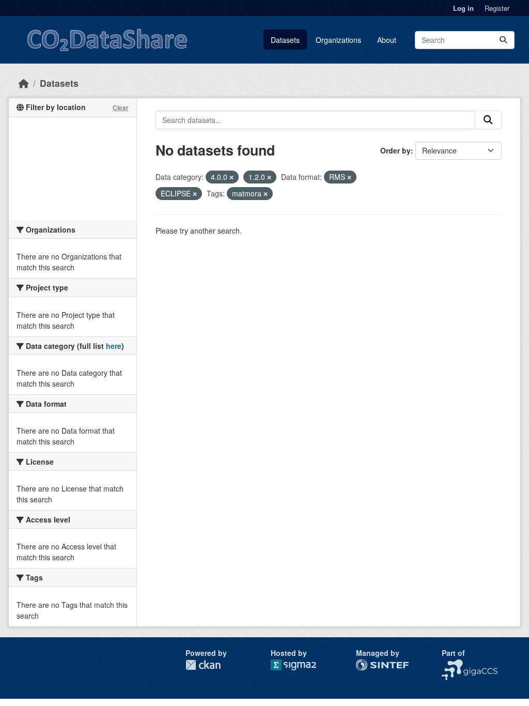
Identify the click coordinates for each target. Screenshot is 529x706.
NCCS (452, 664)
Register (497, 8)
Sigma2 (302, 664)
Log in (463, 8)
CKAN (203, 664)
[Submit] (503, 40)
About (386, 40)
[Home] (24, 82)
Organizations (338, 40)
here (113, 346)
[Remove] (231, 177)
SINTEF (369, 664)
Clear (121, 107)
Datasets (285, 40)
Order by (395, 150)
